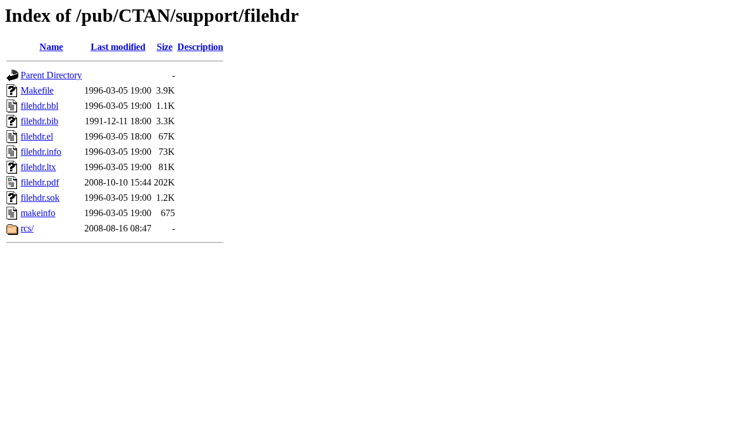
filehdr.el (37, 136)
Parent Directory (51, 75)
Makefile (37, 90)
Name (51, 47)
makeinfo (38, 213)
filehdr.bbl (39, 106)
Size (165, 47)
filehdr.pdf (40, 182)
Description (200, 47)
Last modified (118, 47)
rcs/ (27, 228)
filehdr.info (41, 152)
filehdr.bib (39, 121)
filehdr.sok (40, 198)
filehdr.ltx (38, 167)
